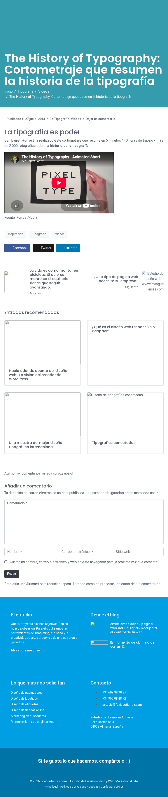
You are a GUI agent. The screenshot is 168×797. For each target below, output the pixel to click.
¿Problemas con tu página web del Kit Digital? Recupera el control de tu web (133, 628)
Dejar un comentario (100, 119)
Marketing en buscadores (28, 716)
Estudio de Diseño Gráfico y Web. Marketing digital (104, 781)
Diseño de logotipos (24, 698)
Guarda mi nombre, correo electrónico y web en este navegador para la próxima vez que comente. (84, 562)
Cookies (93, 786)
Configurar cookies (112, 786)
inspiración (15, 234)
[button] (79, 773)
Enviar (11, 574)
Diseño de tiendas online (27, 710)
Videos (76, 119)
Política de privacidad (73, 786)
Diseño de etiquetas (24, 704)
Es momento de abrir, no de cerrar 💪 (132, 644)
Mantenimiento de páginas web (32, 721)
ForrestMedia (26, 217)
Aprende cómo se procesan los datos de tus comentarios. (116, 584)
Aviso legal (51, 786)
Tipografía (61, 119)
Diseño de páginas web (27, 692)
